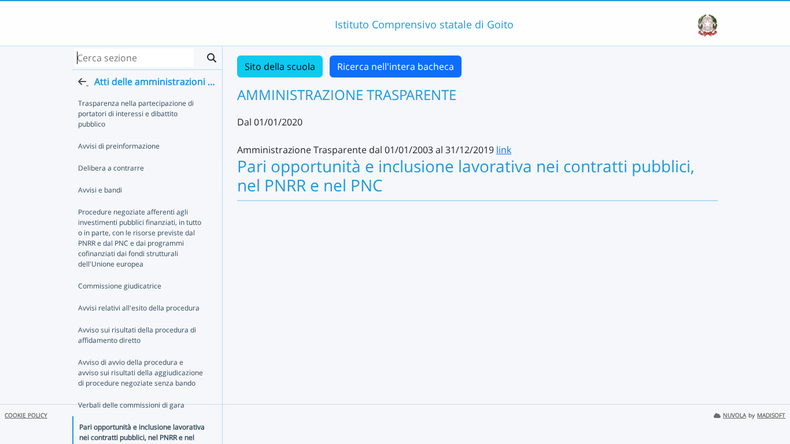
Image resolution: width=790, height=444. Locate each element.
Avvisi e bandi (100, 190)
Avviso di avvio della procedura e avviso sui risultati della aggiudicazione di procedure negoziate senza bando (140, 372)
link (503, 149)
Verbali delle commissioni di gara (131, 405)
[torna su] (766, 409)
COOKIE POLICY (26, 415)
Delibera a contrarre (111, 168)
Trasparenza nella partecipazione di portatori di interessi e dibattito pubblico (136, 113)
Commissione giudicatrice (119, 286)
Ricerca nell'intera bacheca (395, 66)
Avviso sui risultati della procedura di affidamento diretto (137, 335)
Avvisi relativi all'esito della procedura (139, 308)
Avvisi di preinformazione (119, 146)
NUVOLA (734, 415)
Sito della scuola (280, 66)
